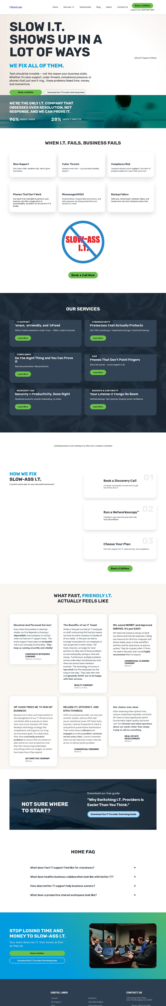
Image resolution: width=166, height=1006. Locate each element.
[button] (73, 7)
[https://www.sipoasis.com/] (15, 7)
